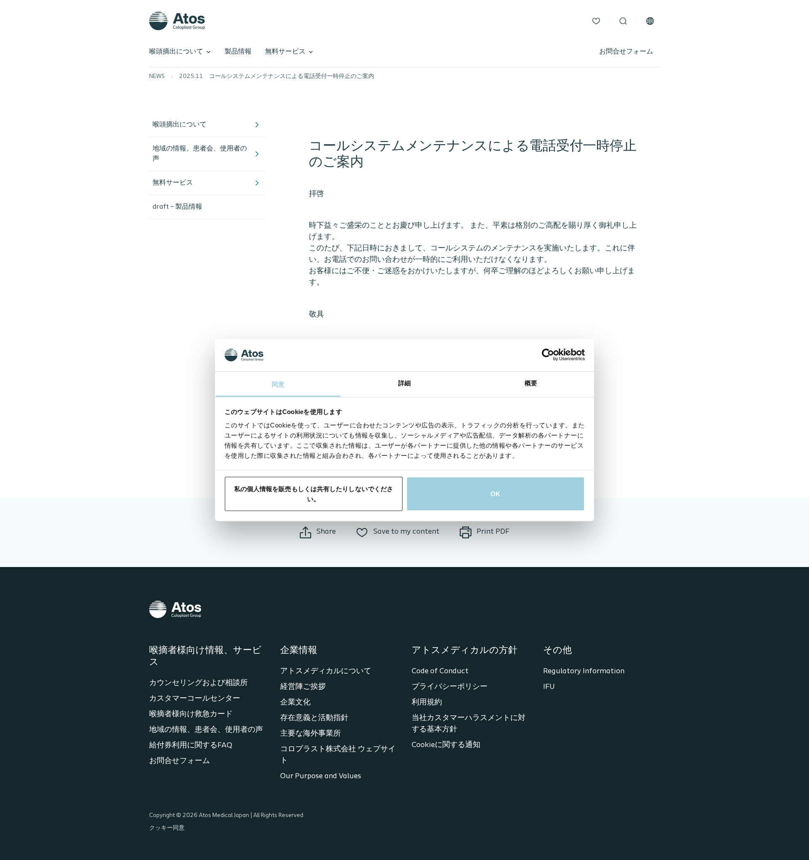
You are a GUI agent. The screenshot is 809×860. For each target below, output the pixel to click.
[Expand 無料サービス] (256, 183)
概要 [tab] (531, 382)
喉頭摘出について (176, 51)
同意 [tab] (278, 383)
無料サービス (285, 51)
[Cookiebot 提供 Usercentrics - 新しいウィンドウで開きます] (548, 355)
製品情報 (238, 51)
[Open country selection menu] (650, 21)
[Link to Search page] (623, 21)
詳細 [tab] (404, 382)
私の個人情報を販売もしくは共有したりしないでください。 (314, 494)
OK (495, 493)
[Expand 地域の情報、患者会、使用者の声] (256, 154)
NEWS (157, 76)
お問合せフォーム (626, 51)
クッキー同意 (167, 828)
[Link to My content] (596, 21)
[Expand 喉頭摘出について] (256, 125)
